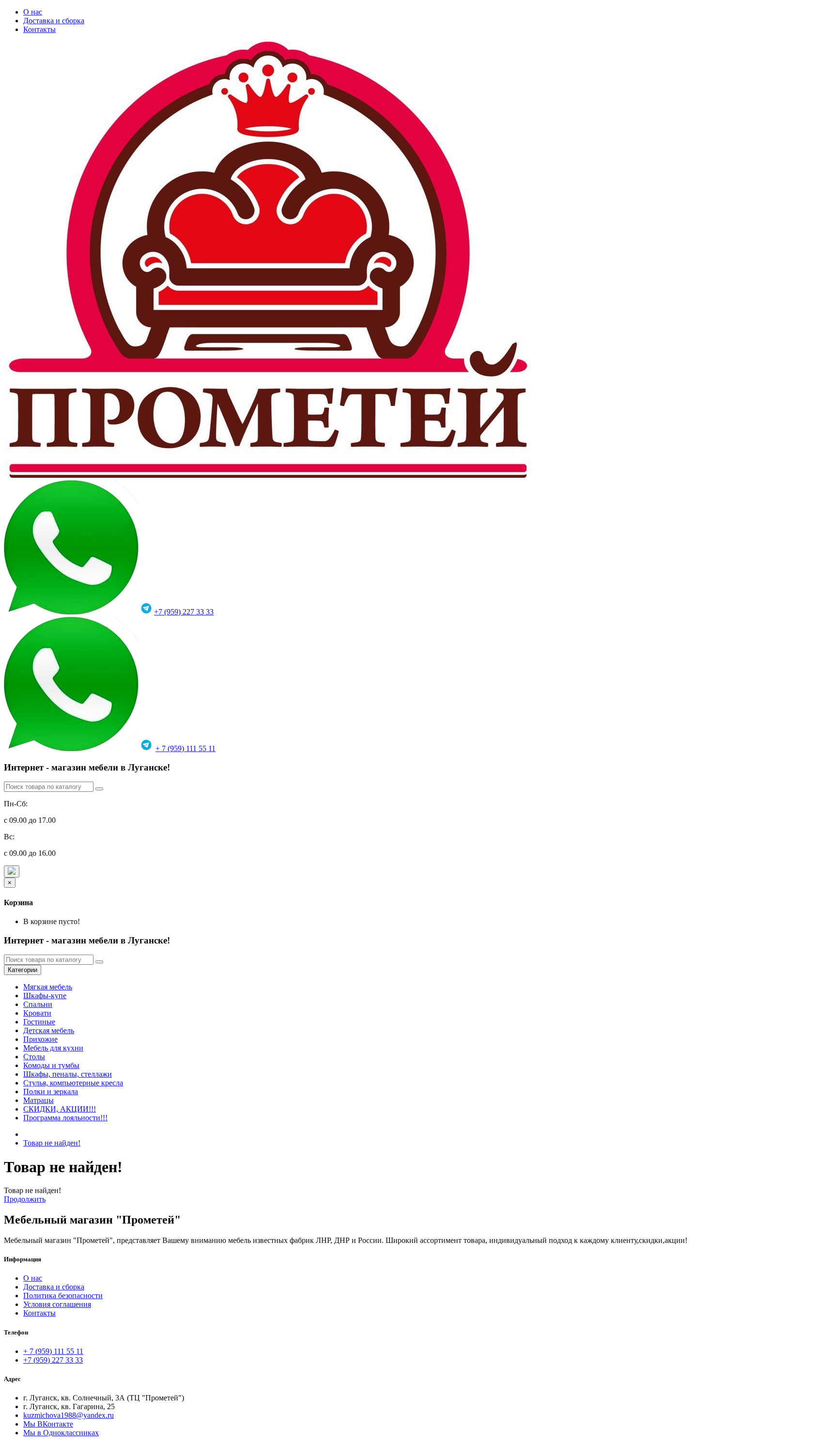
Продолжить (25, 1199)
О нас (32, 12)
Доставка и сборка (53, 20)
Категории (22, 970)
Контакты (39, 29)
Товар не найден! (51, 1143)
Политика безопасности (63, 1295)
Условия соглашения (57, 1304)
